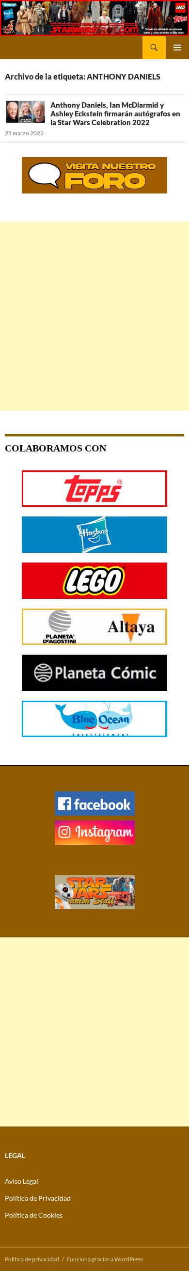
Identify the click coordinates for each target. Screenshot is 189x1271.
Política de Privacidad (38, 1198)
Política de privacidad (32, 1259)
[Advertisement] (94, 316)
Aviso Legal (21, 1181)
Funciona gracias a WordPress (104, 1259)
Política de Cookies (34, 1215)
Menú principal (177, 47)
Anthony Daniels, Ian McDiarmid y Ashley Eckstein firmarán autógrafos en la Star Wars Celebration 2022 (115, 113)
